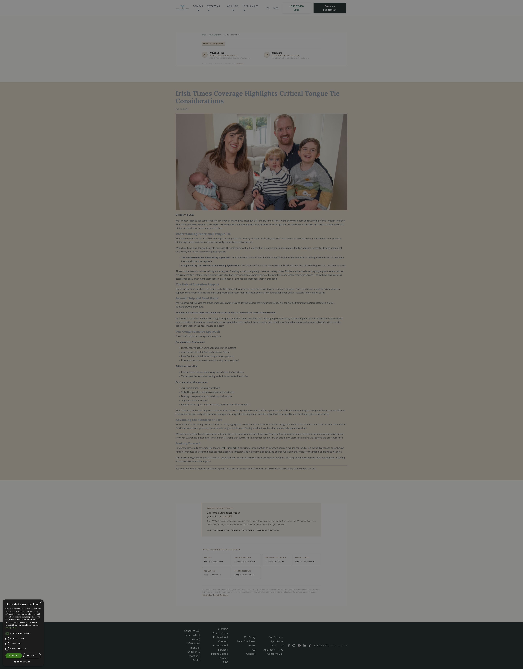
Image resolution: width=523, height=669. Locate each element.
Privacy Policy (10, 627)
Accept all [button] (14, 655)
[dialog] (23, 632)
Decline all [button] (32, 655)
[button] (23, 662)
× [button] (40, 602)
